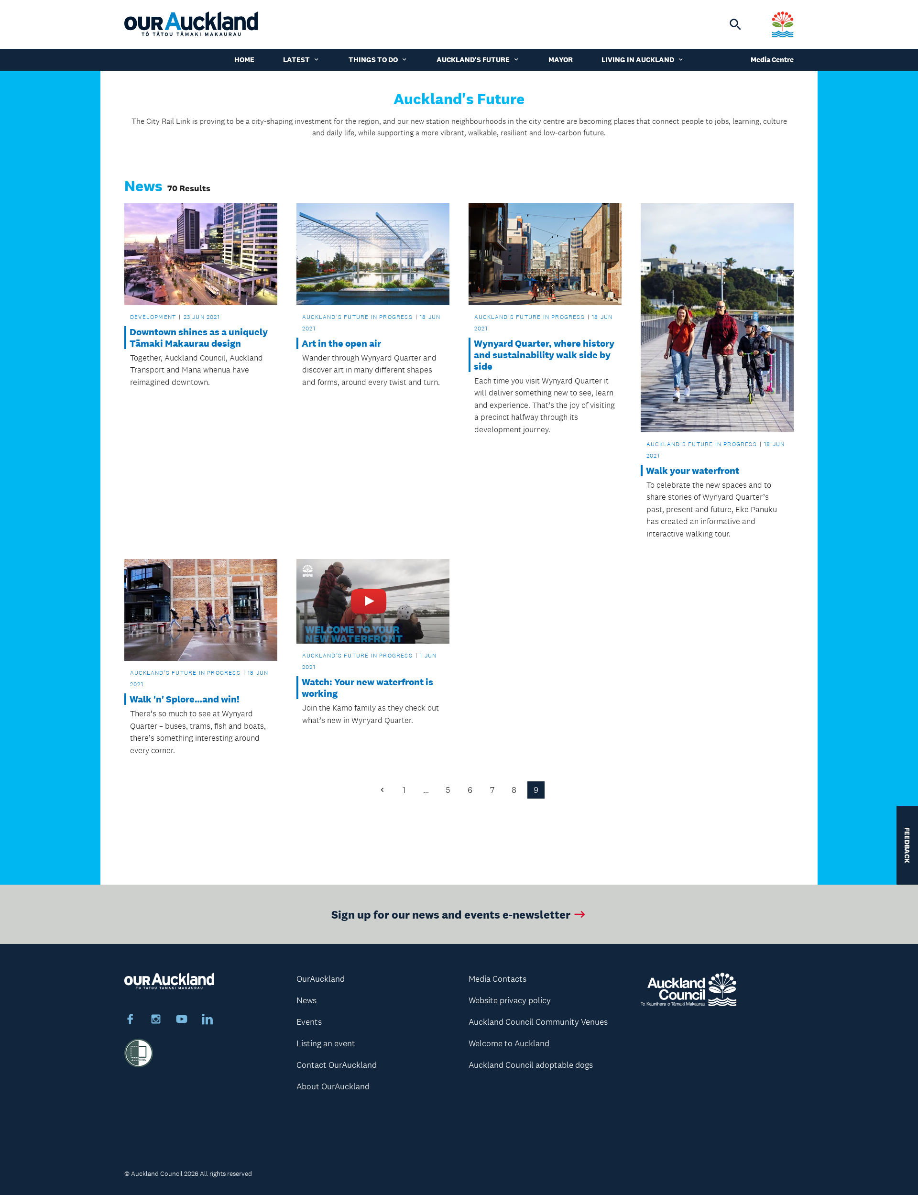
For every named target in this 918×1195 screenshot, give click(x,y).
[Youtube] (181, 1020)
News (306, 1000)
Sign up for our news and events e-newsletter (450, 914)
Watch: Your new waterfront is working (367, 687)
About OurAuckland (333, 1086)
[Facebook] (130, 1020)
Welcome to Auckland (509, 1043)
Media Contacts (497, 979)
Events (309, 1022)
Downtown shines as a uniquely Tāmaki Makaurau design (199, 337)
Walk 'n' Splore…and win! (185, 699)
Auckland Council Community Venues (538, 1022)
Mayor (560, 59)
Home (244, 59)
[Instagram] (156, 1020)
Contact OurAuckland (336, 1065)
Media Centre (772, 59)
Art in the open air (341, 343)
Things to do (373, 59)
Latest (296, 59)
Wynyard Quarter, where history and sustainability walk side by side (544, 355)
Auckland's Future (473, 59)
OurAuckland (320, 979)
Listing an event (325, 1043)
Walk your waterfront (692, 470)
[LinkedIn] (207, 1020)
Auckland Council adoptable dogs (531, 1065)
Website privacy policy (510, 1000)
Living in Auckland (637, 59)
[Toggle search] (735, 24)
